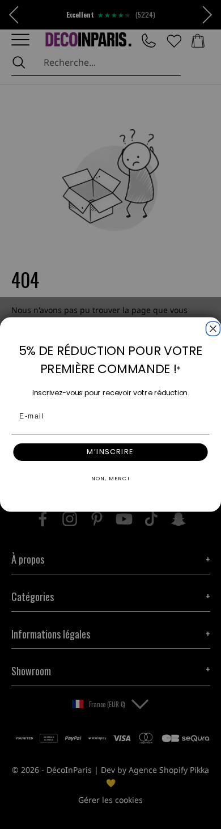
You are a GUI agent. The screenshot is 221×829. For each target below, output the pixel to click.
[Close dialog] (211, 327)
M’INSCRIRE (110, 452)
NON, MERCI (110, 478)
